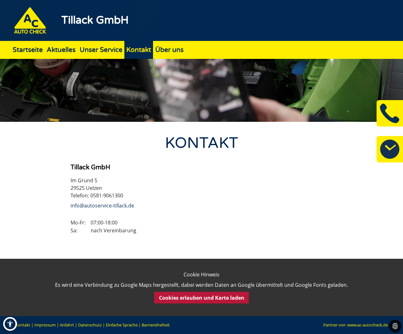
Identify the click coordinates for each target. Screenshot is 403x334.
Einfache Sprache (122, 325)
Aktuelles (61, 50)
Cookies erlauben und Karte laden (201, 297)
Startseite (28, 50)
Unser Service (101, 50)
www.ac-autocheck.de (367, 325)
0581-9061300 (106, 195)
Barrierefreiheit (156, 325)
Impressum (45, 325)
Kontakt (138, 50)
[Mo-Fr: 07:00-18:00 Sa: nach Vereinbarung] (390, 149)
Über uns (169, 50)
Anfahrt (67, 325)
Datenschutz (90, 325)
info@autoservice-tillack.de (102, 205)
